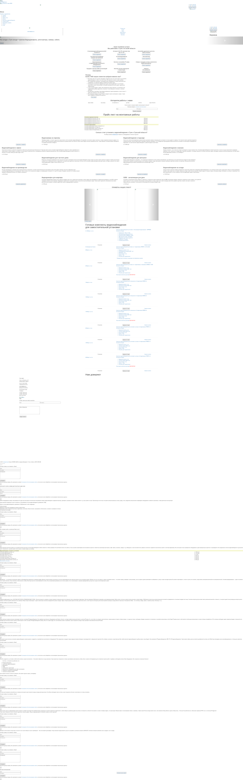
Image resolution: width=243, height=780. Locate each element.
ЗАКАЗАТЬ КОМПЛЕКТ (222, 164)
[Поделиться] (1, 463)
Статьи (4, 24)
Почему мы (122, 28)
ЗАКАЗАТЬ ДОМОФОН (21, 184)
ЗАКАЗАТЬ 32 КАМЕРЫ (142, 174)
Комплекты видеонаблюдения (9, 20)
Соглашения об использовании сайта (29, 482)
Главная (4, 15)
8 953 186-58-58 (192, 6)
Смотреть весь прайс (121, 772)
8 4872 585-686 (192, 4)
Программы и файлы (7, 22)
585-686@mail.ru (3, 2)
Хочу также (93, 97)
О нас (4, 25)
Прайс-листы (5, 17)
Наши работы (123, 32)
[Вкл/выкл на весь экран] (3, 463)
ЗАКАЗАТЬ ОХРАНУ (222, 184)
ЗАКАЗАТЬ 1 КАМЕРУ (20, 144)
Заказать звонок (192, 7)
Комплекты (122, 33)
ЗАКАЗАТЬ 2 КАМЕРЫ (222, 144)
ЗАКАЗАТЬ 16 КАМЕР (100, 174)
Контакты (123, 34)
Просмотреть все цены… (5, 560)
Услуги (122, 29)
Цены (123, 31)
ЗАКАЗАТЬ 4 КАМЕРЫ (100, 154)
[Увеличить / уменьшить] (4, 463)
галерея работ (88, 221)
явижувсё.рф (6, 462)
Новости (4, 16)
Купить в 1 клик (126, 245)
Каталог (4, 19)
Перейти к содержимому (5, 13)
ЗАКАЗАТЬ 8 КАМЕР (142, 154)
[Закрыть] (0, 463)
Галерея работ (6, 21)
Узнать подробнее (97, 54)
